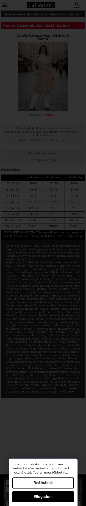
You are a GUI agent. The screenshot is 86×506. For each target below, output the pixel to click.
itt (65, 472)
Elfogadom (43, 497)
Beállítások (43, 483)
